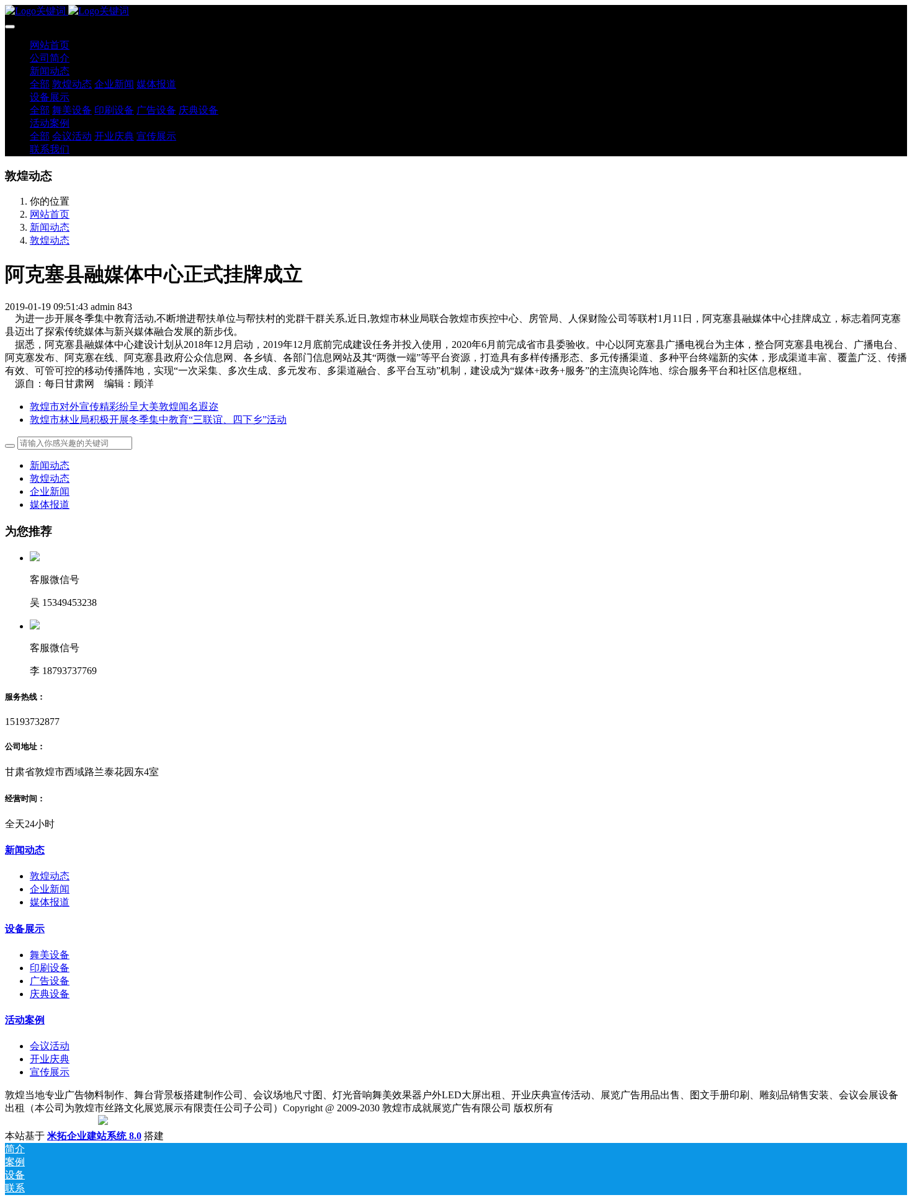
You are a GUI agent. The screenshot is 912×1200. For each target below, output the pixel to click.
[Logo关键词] (456, 11)
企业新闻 (49, 491)
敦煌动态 (49, 240)
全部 (40, 84)
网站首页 (49, 45)
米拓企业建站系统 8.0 (94, 1136)
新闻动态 (49, 227)
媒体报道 (49, 504)
